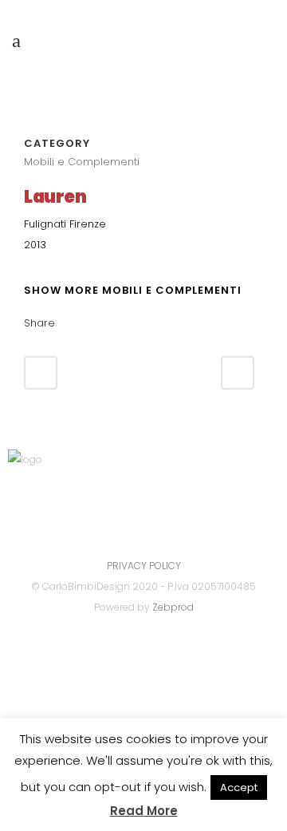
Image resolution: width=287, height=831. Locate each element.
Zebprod (173, 607)
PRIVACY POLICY (144, 565)
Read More (144, 810)
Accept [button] (239, 787)
